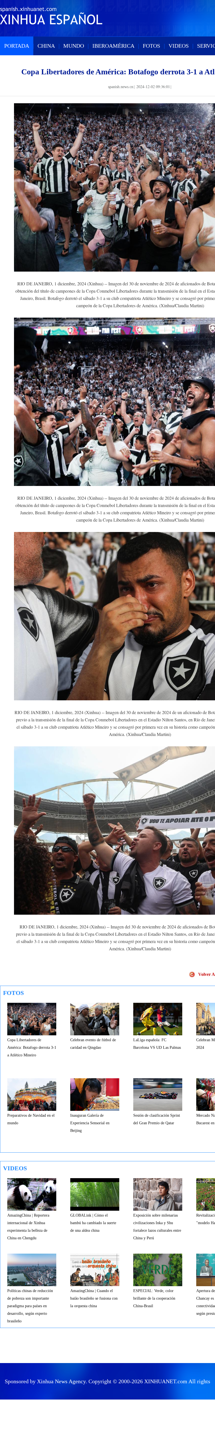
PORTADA (16, 46)
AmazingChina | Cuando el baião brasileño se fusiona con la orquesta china (94, 1298)
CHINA (46, 46)
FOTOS (151, 46)
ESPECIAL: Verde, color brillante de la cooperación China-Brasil (154, 1298)
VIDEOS (179, 46)
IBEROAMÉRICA (113, 46)
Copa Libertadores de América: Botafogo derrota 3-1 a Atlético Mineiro (31, 1047)
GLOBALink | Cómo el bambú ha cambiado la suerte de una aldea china (93, 1223)
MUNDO (73, 46)
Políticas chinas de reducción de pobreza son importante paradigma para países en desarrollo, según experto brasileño (30, 1306)
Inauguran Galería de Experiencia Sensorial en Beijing (89, 1123)
